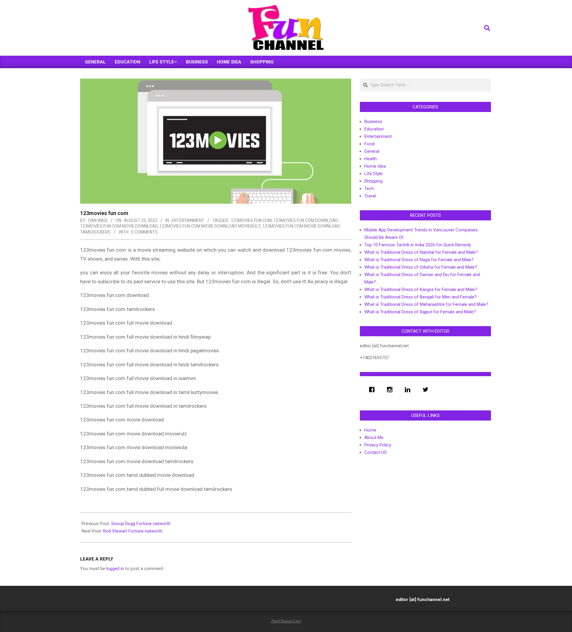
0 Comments (144, 232)
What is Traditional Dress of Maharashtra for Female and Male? (426, 304)
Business (373, 121)
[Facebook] (373, 389)
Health (370, 158)
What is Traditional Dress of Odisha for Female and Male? (420, 267)
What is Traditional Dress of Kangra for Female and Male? (420, 289)
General (371, 151)
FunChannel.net (286, 621)
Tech (369, 188)
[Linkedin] (409, 389)
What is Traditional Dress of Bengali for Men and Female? (420, 297)
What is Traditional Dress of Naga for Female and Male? (419, 259)
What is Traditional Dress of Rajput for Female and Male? (420, 312)
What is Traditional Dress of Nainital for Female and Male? (421, 252)
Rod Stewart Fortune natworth (132, 531)
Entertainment (188, 220)
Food (369, 144)
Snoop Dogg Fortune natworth (140, 523)
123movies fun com (251, 220)
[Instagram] (391, 389)
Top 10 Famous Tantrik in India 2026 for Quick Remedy (417, 244)
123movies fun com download (305, 220)
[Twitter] (427, 389)
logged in (115, 568)
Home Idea (375, 166)
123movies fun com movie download (119, 226)
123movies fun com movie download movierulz (210, 226)
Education (374, 129)
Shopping (373, 181)
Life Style (373, 173)
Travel (370, 196)
